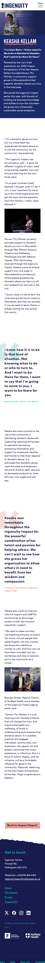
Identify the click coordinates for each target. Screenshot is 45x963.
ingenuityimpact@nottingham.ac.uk (22, 879)
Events (8, 897)
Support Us (11, 901)
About (8, 888)
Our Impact (11, 892)
